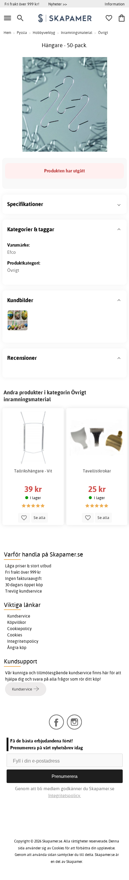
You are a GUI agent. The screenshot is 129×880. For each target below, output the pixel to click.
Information (114, 4)
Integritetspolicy (22, 641)
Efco (11, 252)
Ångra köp (16, 647)
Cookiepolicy (19, 628)
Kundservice (18, 616)
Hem (7, 32)
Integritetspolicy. (64, 795)
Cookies (14, 635)
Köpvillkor (16, 622)
